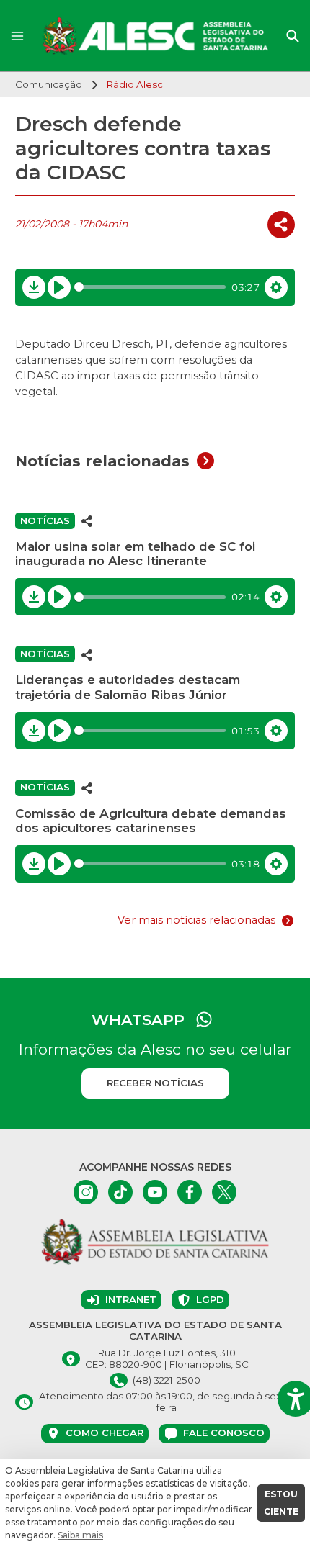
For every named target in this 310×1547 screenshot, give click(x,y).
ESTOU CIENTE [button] (281, 1503)
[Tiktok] (120, 1192)
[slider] (150, 287)
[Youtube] (155, 1192)
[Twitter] (224, 1192)
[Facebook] (189, 1192)
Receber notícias (155, 1082)
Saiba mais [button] (80, 1535)
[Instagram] (86, 1192)
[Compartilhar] (281, 224)
